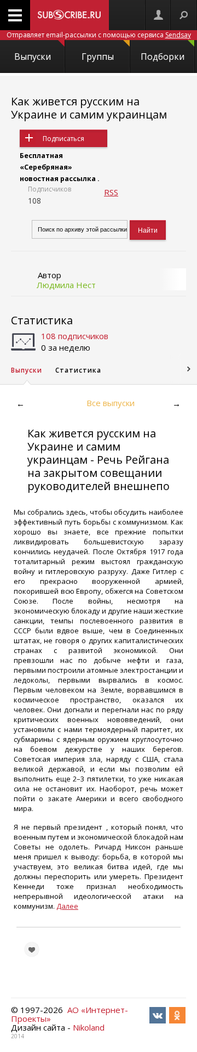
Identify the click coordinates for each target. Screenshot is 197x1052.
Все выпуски (110, 402)
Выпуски (32, 56)
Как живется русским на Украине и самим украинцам (89, 108)
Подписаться (63, 138)
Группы (98, 56)
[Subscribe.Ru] (69, 15)
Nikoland (89, 1027)
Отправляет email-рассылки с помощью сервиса (99, 35)
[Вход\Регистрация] (158, 15)
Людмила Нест (66, 284)
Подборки (162, 56)
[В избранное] (32, 949)
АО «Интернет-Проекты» (69, 1014)
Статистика (42, 320)
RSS (111, 192)
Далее (67, 906)
